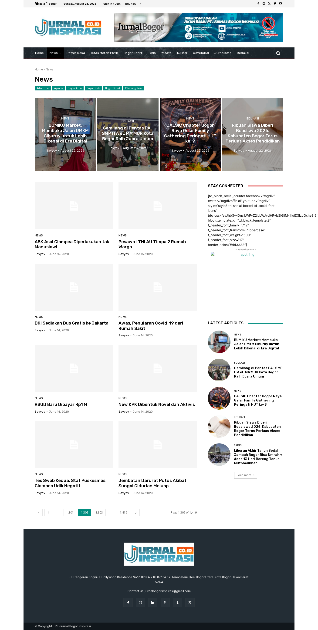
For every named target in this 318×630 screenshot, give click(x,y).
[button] (277, 53)
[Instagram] (264, 4)
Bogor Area (75, 88)
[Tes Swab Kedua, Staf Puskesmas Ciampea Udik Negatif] (74, 444)
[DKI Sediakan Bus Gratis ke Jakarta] (74, 287)
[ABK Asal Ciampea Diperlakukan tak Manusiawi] (74, 205)
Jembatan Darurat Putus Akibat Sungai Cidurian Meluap (152, 483)
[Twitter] (269, 4)
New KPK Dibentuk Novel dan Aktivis (156, 404)
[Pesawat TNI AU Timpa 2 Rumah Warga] (157, 205)
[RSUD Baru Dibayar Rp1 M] (74, 368)
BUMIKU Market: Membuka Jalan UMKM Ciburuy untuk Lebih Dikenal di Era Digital (256, 344)
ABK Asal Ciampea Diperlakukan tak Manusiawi (72, 244)
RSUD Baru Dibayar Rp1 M (61, 404)
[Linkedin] (152, 602)
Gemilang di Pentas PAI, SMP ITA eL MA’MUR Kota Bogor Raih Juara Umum (258, 372)
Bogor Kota (93, 88)
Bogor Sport (112, 88)
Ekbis (237, 445)
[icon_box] (133, 4)
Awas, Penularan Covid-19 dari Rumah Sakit (150, 325)
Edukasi (128, 121)
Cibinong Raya (133, 88)
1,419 (123, 512)
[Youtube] (280, 4)
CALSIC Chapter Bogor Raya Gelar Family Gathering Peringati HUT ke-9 (258, 400)
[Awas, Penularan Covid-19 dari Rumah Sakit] (157, 287)
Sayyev (40, 254)
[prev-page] (39, 512)
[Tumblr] (177, 602)
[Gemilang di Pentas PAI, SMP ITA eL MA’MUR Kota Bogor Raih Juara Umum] (127, 134)
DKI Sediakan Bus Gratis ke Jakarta (71, 323)
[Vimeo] (275, 4)
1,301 (70, 512)
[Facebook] (258, 4)
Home (39, 69)
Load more (244, 475)
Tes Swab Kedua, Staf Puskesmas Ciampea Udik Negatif (70, 483)
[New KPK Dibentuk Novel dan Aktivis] (157, 368)
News (65, 118)
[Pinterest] (165, 602)
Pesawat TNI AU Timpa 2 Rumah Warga (152, 244)
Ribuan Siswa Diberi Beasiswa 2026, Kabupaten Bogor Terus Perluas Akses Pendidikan (257, 428)
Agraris (58, 88)
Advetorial (43, 88)
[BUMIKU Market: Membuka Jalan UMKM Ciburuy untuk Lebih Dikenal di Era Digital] (65, 134)
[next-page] (136, 512)
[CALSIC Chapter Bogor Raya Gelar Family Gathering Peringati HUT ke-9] (190, 134)
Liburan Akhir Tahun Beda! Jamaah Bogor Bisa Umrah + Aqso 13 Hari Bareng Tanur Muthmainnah (258, 456)
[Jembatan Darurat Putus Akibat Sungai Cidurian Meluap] (157, 444)
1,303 (99, 512)
